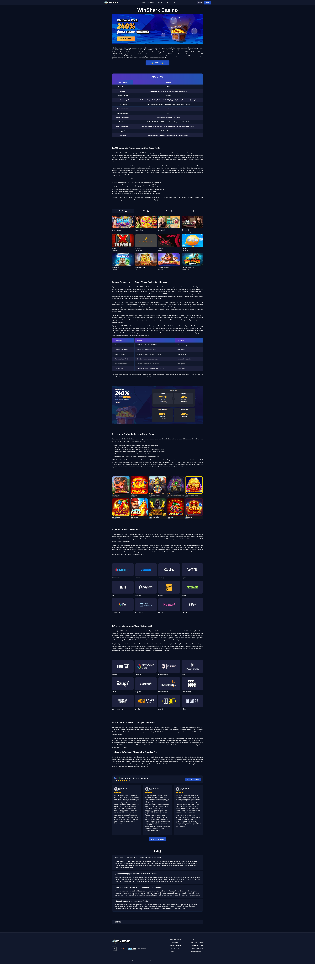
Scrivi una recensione (193, 779)
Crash (168, 211)
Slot (191, 211)
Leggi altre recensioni (157, 839)
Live (144, 211)
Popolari (121, 211)
